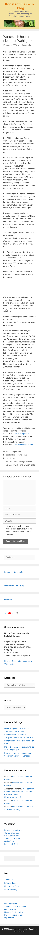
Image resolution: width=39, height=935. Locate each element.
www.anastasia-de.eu (23, 445)
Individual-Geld (11, 844)
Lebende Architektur (13, 830)
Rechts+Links (9, 458)
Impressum (9, 918)
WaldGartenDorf (11, 836)
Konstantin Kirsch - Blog (19, 6)
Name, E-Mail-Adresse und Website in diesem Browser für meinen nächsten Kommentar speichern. (19, 530)
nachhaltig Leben (13, 451)
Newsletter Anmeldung (14, 586)
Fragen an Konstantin (13, 572)
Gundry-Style (10, 909)
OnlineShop (9, 841)
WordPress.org (10, 890)
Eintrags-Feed (10, 883)
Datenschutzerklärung (13, 915)
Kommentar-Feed (11, 886)
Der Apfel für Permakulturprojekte (20, 465)
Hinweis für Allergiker (13, 912)
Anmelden (8, 879)
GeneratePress (19, 932)
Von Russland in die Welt (15, 907)
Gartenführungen (11, 833)
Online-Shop (9, 599)
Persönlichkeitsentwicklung (15, 455)
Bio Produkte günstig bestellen (19, 462)
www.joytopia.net (21, 433)
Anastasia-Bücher (12, 838)
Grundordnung (10, 904)
